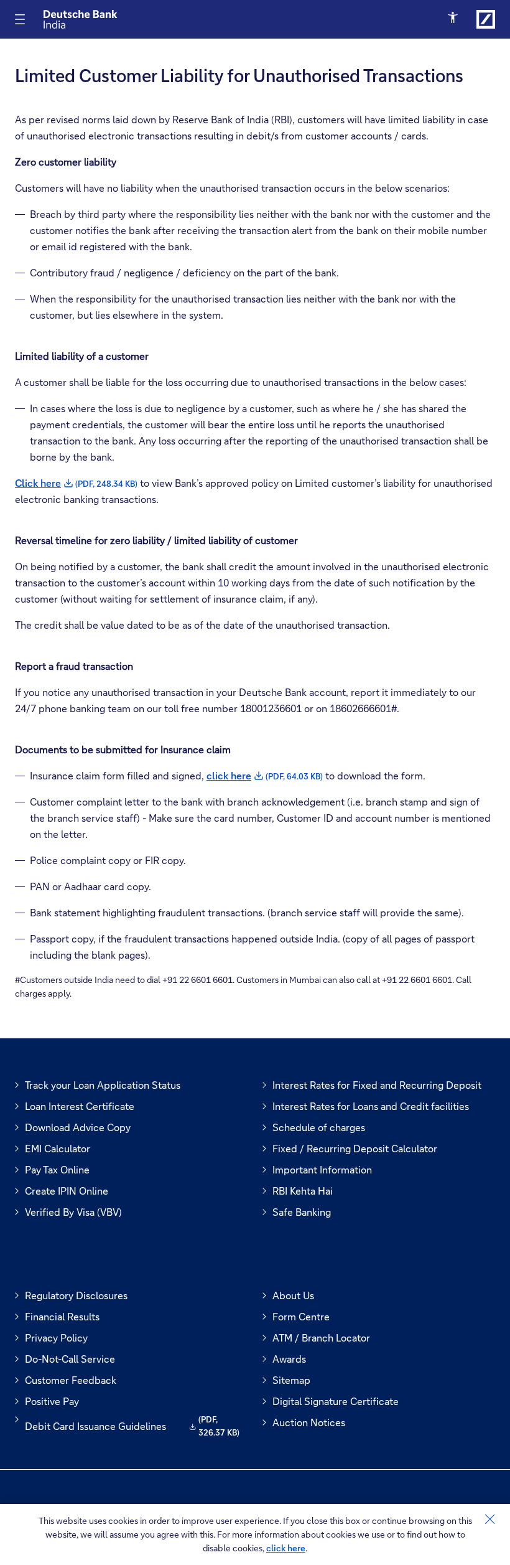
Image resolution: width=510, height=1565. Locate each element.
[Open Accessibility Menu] (453, 18)
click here (285, 1548)
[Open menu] (20, 19)
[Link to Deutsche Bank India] (485, 19)
